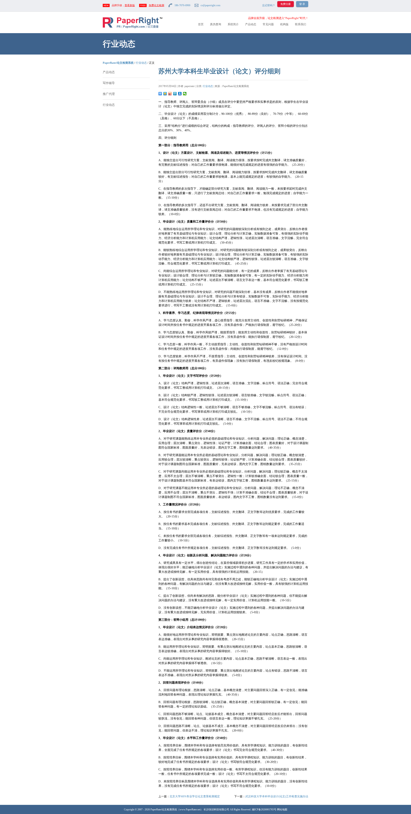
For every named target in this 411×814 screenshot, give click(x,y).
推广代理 (109, 94)
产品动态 (250, 24)
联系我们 (300, 24)
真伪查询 (215, 24)
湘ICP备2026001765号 (264, 809)
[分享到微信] (185, 93)
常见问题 (268, 24)
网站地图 (282, 809)
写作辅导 (109, 83)
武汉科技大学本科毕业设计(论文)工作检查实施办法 (276, 796)
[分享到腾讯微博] (175, 93)
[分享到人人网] (180, 93)
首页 (201, 24)
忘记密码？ (268, 5)
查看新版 (130, 5)
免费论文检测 (156, 5)
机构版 (284, 24)
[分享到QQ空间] (165, 93)
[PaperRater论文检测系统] (132, 28)
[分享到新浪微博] (170, 93)
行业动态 (141, 62)
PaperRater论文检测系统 (118, 62)
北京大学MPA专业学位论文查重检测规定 (195, 796)
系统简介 (233, 24)
